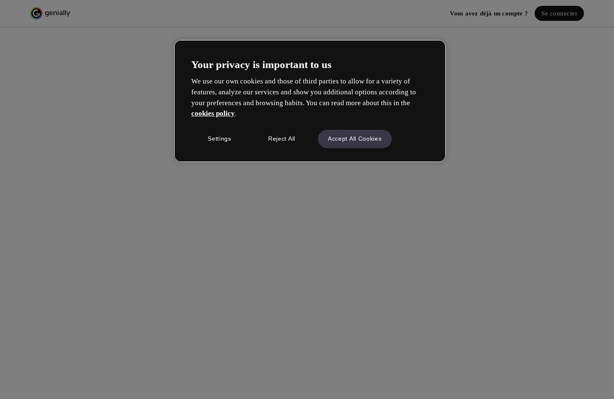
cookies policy (213, 113)
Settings (219, 138)
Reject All (281, 138)
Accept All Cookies (355, 138)
